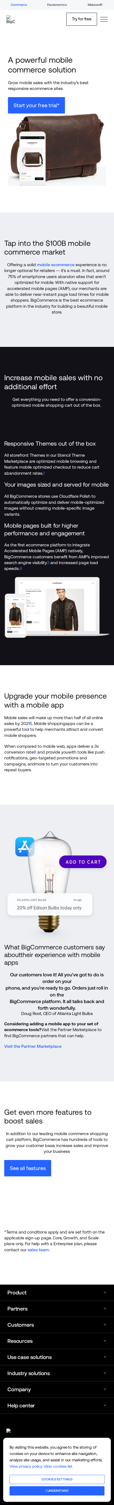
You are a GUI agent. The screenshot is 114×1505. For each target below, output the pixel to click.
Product (17, 1292)
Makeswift (95, 5)
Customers (20, 1325)
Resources (20, 1341)
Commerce (19, 5)
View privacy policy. (26, 1466)
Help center (21, 1405)
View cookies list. (58, 1466)
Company (19, 1389)
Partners (17, 1308)
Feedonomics (57, 5)
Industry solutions (28, 1373)
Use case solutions (29, 1357)
